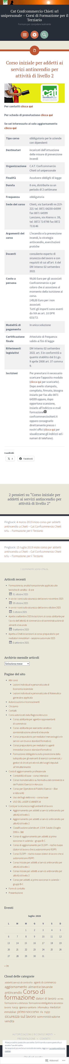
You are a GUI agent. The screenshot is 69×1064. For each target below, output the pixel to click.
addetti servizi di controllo (19, 982)
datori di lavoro (46, 998)
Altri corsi (13, 680)
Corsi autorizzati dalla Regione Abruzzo (28, 715)
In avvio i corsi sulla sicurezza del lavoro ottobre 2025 (35, 607)
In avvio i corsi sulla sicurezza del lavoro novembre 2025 (36, 598)
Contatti (13, 710)
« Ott (6, 965)
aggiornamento (16, 986)
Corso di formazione (24, 994)
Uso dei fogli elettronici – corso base (30, 797)
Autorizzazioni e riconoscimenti (24, 701)
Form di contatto (17, 888)
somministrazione (48, 1017)
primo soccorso (28, 1012)
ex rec (60, 998)
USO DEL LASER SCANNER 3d (27, 801)
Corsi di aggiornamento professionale (27, 771)
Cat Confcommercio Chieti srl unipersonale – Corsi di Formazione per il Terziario (34, 15)
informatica (43, 1007)
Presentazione (16, 892)
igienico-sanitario (27, 1007)
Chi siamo (13, 706)
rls (41, 1012)
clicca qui (27, 106)
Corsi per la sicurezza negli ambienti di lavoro (31, 806)
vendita (9, 1021)
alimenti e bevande (40, 987)
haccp (15, 1007)
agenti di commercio (45, 982)
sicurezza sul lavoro (20, 1016)
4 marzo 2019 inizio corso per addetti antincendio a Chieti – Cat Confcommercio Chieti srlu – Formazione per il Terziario (32, 526)
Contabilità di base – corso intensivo (30, 775)
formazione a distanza (16, 1003)
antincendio (13, 992)
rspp (47, 1012)
